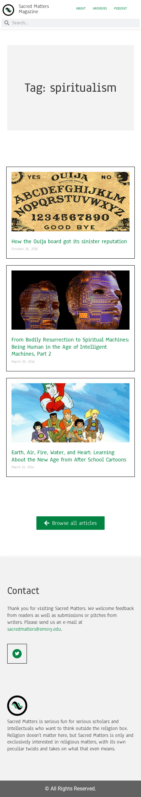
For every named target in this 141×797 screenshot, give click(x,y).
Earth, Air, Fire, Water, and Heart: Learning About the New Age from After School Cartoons (68, 456)
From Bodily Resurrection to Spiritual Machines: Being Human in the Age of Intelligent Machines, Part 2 (70, 347)
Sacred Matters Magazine (34, 9)
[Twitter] (17, 653)
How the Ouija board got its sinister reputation (69, 241)
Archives (100, 9)
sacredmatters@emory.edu (34, 629)
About (81, 9)
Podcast (120, 9)
